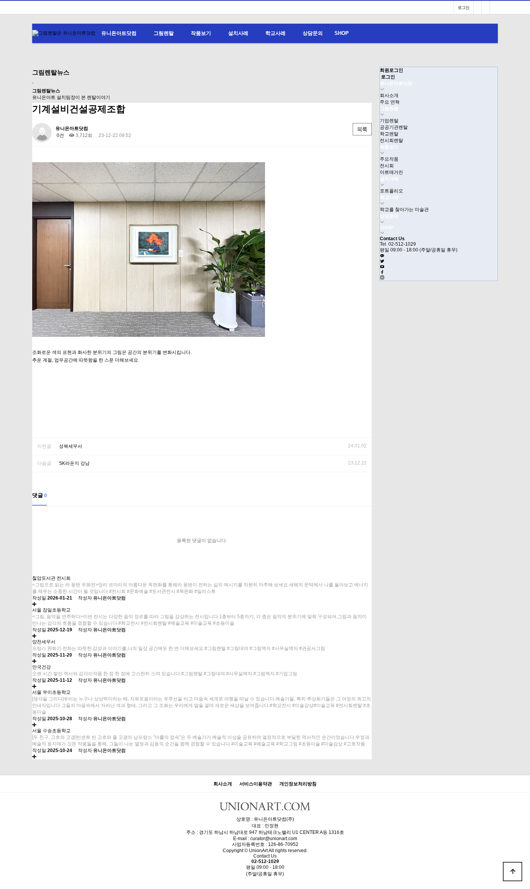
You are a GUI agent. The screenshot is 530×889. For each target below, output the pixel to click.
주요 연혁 (390, 102)
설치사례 (238, 33)
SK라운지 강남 (74, 463)
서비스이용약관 (255, 784)
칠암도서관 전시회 (51, 578)
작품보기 (201, 33)
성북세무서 (70, 446)
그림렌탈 (164, 33)
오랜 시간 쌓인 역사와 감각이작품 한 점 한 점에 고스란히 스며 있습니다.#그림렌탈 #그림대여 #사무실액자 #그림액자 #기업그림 (164, 673)
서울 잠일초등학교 (51, 610)
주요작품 (389, 159)
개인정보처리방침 (298, 784)
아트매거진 (391, 172)
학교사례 (275, 33)
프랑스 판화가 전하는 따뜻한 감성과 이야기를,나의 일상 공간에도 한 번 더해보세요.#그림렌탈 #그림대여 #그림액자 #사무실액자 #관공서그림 (178, 648)
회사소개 (389, 95)
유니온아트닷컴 (119, 33)
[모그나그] (478, 7)
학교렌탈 (389, 134)
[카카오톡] (382, 256)
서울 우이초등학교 (51, 692)
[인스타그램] (494, 7)
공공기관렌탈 (394, 127)
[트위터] (382, 261)
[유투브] (382, 267)
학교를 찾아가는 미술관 (404, 209)
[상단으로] (512, 871)
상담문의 (313, 33)
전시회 (387, 165)
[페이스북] (382, 272)
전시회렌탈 (391, 140)
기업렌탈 (389, 120)
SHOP (341, 33)
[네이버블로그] (486, 7)
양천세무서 (43, 642)
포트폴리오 (391, 191)
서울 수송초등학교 (51, 730)
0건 (59, 135)
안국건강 (41, 667)
